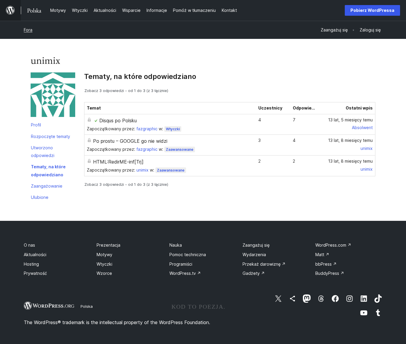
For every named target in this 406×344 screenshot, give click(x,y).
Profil (36, 124)
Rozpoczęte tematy (50, 136)
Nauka (175, 245)
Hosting (31, 264)
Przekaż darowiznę (264, 264)
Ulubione (39, 197)
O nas (29, 245)
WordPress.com (333, 245)
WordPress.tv (185, 273)
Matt (322, 254)
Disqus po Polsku (118, 120)
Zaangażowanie (46, 185)
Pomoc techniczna (187, 254)
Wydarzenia (254, 254)
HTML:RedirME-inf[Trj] (118, 162)
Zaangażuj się (256, 245)
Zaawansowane (179, 149)
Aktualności (35, 254)
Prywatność (35, 273)
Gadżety (254, 273)
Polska (87, 306)
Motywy (104, 254)
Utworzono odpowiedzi (42, 151)
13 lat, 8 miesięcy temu (350, 140)
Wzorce (104, 273)
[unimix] (53, 95)
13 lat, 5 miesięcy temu (350, 119)
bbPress (326, 264)
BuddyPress (329, 273)
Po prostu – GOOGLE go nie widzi (130, 141)
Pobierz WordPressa (372, 10)
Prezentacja (108, 245)
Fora (28, 29)
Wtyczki (173, 129)
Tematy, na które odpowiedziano (48, 170)
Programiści (180, 264)
